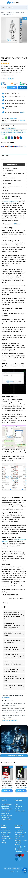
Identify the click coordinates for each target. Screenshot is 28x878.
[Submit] (25, 7)
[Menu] (2, 3)
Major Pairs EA (6, 132)
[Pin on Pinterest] (18, 137)
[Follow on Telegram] (19, 859)
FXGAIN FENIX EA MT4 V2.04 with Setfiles (21, 784)
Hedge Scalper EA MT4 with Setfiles (7, 784)
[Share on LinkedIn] (20, 137)
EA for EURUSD (14, 130)
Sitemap (3, 842)
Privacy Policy (5, 834)
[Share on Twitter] (12, 137)
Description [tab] (5, 155)
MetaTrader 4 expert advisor (10, 201)
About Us (18, 809)
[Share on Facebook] (9, 137)
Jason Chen (13, 118)
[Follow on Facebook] (16, 855)
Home (3, 13)
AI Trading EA (7, 130)
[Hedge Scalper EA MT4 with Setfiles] (7, 772)
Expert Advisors (13, 13)
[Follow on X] (19, 855)
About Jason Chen (20, 811)
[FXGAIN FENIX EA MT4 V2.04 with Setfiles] (21, 772)
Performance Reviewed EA (16, 132)
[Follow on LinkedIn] (16, 859)
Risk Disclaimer (5, 830)
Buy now (22, 87)
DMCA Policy (5, 836)
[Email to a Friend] (15, 137)
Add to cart (12, 87)
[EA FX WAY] (14, 2)
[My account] (23, 2)
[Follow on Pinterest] (22, 855)
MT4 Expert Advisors (12, 13)
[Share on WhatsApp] (6, 137)
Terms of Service (6, 832)
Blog (16, 804)
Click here (17, 224)
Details (22, 112)
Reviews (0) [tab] (5, 159)
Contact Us (18, 807)
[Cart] (26, 2)
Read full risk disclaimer (9, 720)
